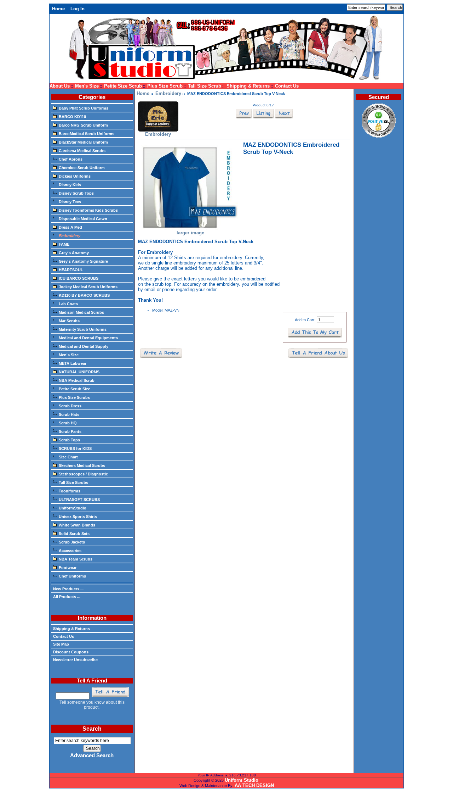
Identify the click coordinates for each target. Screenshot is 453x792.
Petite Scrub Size (74, 389)
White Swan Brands (77, 525)
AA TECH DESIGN (254, 785)
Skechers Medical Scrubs (82, 465)
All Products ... (66, 597)
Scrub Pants (70, 431)
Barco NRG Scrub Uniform (83, 125)
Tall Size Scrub (204, 86)
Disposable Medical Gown (83, 219)
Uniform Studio (241, 780)
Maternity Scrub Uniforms (83, 329)
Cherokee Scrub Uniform (82, 168)
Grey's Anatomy (74, 253)
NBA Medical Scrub (76, 380)
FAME (64, 244)
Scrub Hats (69, 414)
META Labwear (72, 363)
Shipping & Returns (248, 86)
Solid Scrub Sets (74, 533)
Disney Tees (70, 202)
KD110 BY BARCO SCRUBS (84, 295)
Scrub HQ (68, 423)
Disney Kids (70, 185)
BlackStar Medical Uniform (83, 142)
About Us (60, 86)
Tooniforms (69, 491)
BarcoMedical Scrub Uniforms (86, 134)
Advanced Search (92, 755)
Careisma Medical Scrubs (82, 151)
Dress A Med (70, 227)
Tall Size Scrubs (73, 482)
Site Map (61, 644)
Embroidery (168, 93)
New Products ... (68, 589)
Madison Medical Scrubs (81, 312)
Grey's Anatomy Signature (83, 261)
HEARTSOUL (71, 270)
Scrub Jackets (72, 542)
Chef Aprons (70, 159)
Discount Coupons (70, 652)
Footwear (67, 567)
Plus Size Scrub (165, 86)
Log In (77, 8)
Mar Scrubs (69, 321)
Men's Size (87, 86)
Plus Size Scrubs (74, 397)
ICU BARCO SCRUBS (78, 278)
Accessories (70, 550)
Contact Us (287, 86)
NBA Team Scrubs (75, 559)
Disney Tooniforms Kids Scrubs (88, 210)
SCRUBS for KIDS (75, 448)
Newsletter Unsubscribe (75, 660)
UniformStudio (72, 508)
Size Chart (68, 457)
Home (58, 8)
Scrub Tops (69, 440)
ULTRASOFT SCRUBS (79, 499)
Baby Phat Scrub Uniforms (83, 108)
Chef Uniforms (72, 576)
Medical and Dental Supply (83, 346)
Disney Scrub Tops (76, 193)
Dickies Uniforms (75, 176)
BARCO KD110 (72, 117)
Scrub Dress (70, 406)
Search (92, 729)
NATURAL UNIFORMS (79, 372)
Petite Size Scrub (123, 86)
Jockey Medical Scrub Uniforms (88, 287)
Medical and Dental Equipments (88, 338)
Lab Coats (68, 304)
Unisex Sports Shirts (78, 516)
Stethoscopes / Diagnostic (83, 474)
